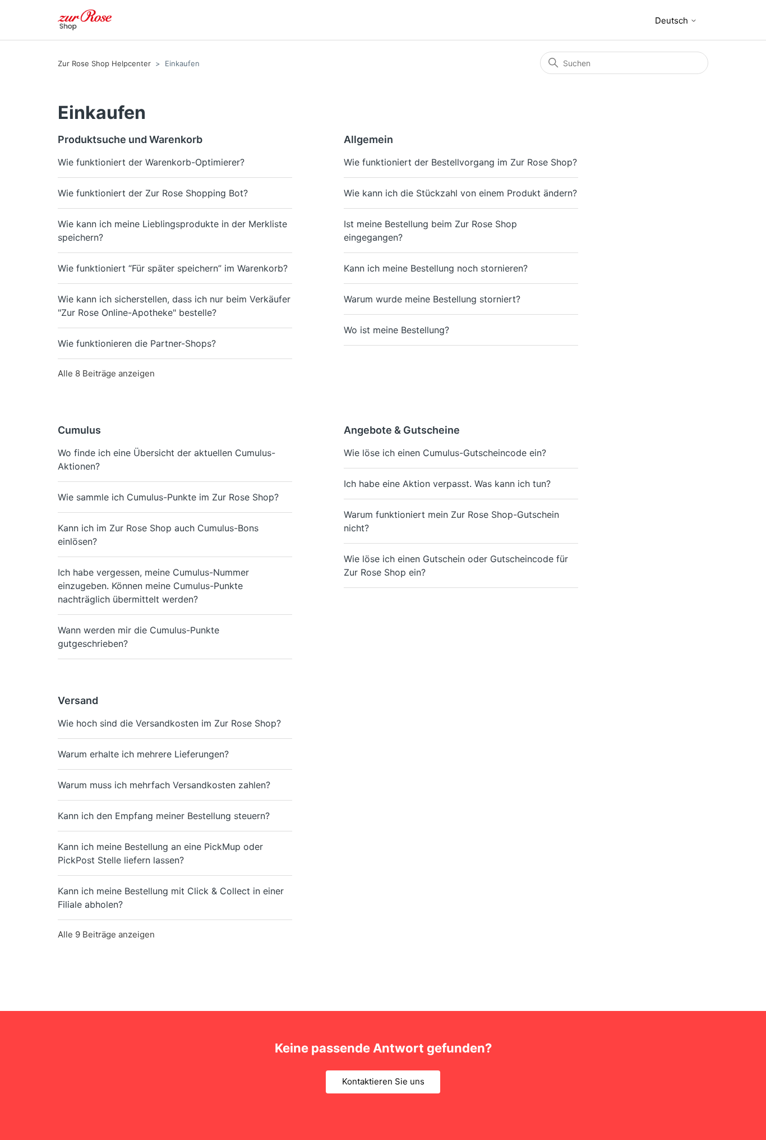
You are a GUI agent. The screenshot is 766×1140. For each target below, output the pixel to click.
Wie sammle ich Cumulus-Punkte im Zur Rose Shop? (168, 497)
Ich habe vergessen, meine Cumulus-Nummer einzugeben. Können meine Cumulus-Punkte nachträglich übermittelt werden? (153, 586)
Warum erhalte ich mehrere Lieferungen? (143, 754)
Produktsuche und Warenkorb (130, 139)
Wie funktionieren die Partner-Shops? (137, 343)
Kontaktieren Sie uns (383, 1081)
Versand (78, 700)
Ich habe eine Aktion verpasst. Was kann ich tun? (447, 483)
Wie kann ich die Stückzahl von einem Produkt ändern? (460, 193)
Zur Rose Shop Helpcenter (104, 63)
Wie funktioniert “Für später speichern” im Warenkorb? (173, 268)
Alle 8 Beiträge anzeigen (106, 373)
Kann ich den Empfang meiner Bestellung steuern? (164, 815)
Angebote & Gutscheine (402, 430)
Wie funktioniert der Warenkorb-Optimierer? (151, 162)
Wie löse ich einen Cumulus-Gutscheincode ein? (445, 452)
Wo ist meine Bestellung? (396, 329)
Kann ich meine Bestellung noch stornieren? (436, 268)
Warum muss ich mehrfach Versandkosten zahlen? (164, 784)
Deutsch (672, 20)
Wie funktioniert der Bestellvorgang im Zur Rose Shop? (460, 162)
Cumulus (79, 430)
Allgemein (368, 139)
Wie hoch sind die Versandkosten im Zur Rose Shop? (169, 723)
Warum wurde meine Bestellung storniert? (432, 299)
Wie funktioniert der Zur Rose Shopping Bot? (153, 193)
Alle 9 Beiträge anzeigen (106, 934)
